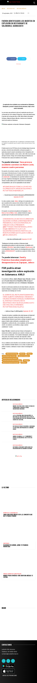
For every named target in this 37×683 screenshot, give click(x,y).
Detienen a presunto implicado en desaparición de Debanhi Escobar (22, 447)
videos (16, 201)
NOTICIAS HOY (11, 8)
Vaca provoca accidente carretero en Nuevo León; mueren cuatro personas (18, 164)
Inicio (3, 8)
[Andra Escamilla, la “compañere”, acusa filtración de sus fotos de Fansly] (7, 437)
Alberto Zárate (20, 13)
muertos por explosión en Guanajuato (10, 363)
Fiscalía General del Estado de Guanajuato (12, 360)
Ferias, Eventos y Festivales (12, 573)
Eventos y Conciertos (10, 512)
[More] (29, 58)
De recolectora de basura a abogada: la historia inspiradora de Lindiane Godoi (24, 427)
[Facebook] (4, 661)
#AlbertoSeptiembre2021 (12, 354)
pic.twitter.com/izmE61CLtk (13, 191)
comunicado (6, 177)
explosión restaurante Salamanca (10, 358)
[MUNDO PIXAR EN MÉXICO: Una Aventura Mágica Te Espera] (18, 561)
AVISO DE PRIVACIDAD (10, 675)
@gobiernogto (11, 229)
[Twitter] (8, 661)
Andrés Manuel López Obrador (9, 356)
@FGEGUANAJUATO (10, 235)
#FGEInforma (8, 187)
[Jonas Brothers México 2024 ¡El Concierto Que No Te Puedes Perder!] (18, 500)
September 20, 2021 (18, 197)
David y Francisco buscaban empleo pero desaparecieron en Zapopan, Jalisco (18, 260)
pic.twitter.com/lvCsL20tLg (13, 307)
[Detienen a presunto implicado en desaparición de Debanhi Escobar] (7, 447)
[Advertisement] (18, 83)
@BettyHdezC (8, 227)
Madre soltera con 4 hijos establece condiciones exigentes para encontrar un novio (24, 407)
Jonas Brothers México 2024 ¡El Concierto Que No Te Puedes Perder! (17, 515)
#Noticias (29, 354)
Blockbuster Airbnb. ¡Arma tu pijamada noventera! (15, 546)
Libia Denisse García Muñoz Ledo (16, 212)
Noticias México (21, 8)
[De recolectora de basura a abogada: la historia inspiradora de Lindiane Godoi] (7, 427)
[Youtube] (13, 661)
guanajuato (26, 360)
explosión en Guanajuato (24, 356)
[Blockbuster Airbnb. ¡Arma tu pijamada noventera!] (18, 531)
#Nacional (22, 354)
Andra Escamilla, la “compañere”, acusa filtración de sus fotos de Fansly (23, 437)
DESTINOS (6, 543)
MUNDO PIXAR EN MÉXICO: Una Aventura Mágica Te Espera (18, 576)
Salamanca (23, 363)
